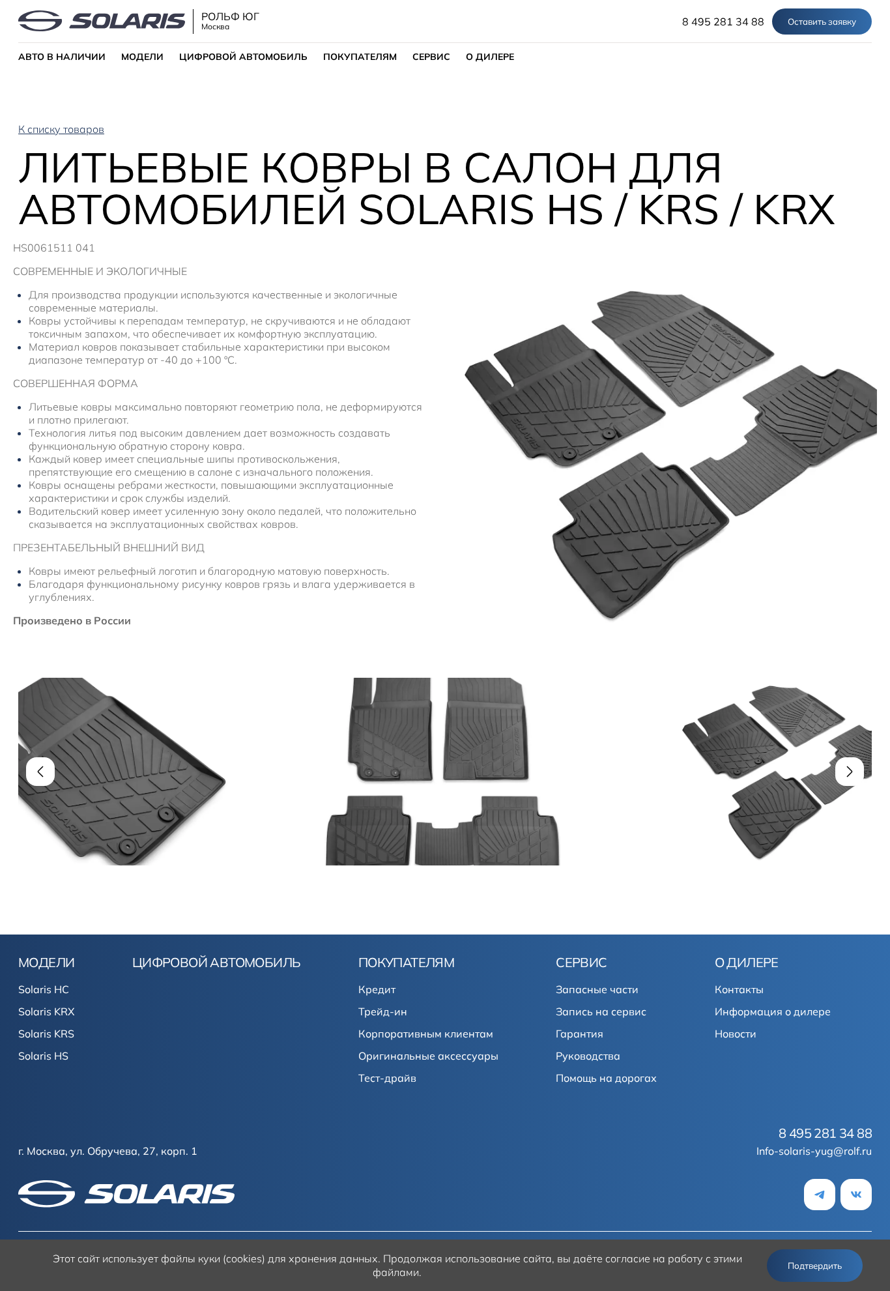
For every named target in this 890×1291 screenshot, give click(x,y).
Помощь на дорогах (606, 1077)
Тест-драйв (387, 1077)
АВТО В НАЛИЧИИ (62, 57)
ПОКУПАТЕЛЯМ (360, 57)
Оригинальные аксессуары (428, 1055)
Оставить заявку (822, 21)
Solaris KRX (46, 1011)
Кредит (376, 989)
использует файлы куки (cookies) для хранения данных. (241, 1258)
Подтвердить (815, 1265)
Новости (735, 1033)
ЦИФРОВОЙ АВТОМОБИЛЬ (243, 57)
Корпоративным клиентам (425, 1033)
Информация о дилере (773, 1011)
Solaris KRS (46, 1033)
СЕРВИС (431, 57)
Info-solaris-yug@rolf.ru (814, 1150)
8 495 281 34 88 (723, 21)
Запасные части (597, 989)
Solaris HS (43, 1055)
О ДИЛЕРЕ (490, 57)
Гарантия (579, 1033)
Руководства (588, 1055)
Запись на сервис (601, 1011)
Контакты (739, 989)
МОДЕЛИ (142, 57)
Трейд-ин (382, 1011)
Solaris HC (43, 989)
